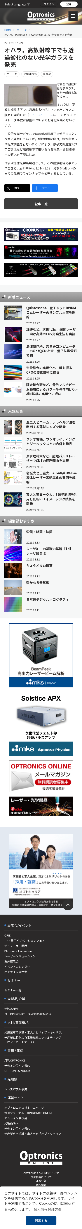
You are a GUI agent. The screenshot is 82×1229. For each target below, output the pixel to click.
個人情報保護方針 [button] (48, 1209)
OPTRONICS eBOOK (17, 1071)
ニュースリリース (41, 115)
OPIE (7, 935)
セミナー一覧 (12, 990)
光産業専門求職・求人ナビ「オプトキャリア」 (34, 1032)
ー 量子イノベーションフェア (24, 940)
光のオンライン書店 (17, 1065)
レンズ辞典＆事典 (15, 1089)
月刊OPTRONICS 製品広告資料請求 (27, 1014)
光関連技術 (30, 74)
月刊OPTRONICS (15, 1060)
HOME (8, 30)
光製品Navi (11, 1009)
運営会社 (41, 1181)
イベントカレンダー (17, 966)
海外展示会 (11, 961)
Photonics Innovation (18, 951)
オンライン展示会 (15, 972)
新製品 (47, 74)
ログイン (49, 4)
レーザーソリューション (20, 956)
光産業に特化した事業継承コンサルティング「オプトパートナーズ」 (32, 1039)
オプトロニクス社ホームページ (24, 1108)
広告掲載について (41, 1177)
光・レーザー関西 (15, 946)
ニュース (22, 30)
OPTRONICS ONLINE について (41, 1173)
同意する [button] (41, 1220)
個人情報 (41, 1184)
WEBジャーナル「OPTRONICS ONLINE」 (30, 1113)
